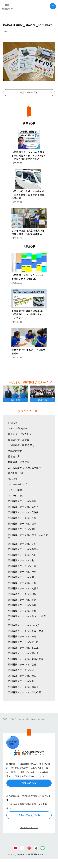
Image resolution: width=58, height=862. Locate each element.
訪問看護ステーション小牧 (22, 582)
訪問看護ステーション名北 (22, 681)
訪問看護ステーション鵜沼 (22, 529)
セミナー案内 (15, 490)
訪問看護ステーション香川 (22, 543)
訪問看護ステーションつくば (23, 625)
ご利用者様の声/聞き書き (21, 445)
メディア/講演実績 (18, 428)
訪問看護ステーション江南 (22, 566)
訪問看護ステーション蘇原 (22, 599)
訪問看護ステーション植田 (22, 523)
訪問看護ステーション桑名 (22, 560)
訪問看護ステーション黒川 (22, 555)
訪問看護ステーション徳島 (22, 636)
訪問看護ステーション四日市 (23, 687)
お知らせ (12, 423)
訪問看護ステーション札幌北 (23, 588)
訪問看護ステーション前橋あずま (25, 659)
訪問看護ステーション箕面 (22, 675)
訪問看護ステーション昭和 (22, 594)
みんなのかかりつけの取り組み (24, 467)
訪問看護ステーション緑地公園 (24, 692)
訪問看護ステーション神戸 (22, 571)
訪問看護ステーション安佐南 (23, 512)
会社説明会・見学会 (18, 439)
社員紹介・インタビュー (21, 434)
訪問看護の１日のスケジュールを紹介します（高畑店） (27, 277)
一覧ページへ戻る (29, 92)
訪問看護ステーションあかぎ (23, 506)
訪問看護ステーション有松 (22, 518)
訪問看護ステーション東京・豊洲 (25, 631)
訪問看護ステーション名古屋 (23, 647)
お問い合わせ (28, 783)
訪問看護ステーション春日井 (23, 549)
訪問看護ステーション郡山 (22, 577)
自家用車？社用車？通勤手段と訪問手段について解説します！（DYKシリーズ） (27, 314)
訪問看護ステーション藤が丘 (23, 653)
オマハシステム (16, 495)
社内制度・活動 (16, 473)
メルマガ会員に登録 (29, 815)
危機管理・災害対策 (18, 462)
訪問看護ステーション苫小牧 (23, 642)
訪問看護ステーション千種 (22, 611)
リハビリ (12, 479)
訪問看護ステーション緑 (21, 670)
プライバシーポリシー (29, 828)
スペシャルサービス (18, 484)
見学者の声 (14, 456)
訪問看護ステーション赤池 (22, 501)
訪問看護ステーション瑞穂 (22, 664)
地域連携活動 (15, 450)
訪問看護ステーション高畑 (22, 605)
